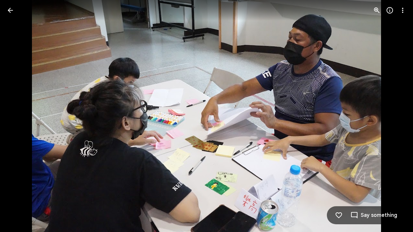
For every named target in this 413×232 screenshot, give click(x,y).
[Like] (339, 215)
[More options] (402, 10)
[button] (18, 116)
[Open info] (389, 10)
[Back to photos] (10, 10)
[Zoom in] (376, 10)
